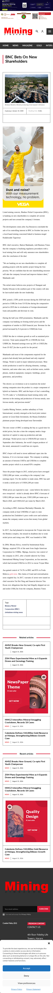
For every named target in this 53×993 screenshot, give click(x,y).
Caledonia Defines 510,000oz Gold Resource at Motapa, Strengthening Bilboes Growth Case (26, 736)
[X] (20, 118)
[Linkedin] (7, 118)
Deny (26, 975)
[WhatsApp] (26, 118)
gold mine (13, 574)
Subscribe (43, 909)
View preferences (26, 983)
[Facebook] (14, 118)
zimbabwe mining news (14, 612)
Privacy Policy (16, 989)
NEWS (5, 67)
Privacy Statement (33, 989)
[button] (49, 943)
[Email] (32, 118)
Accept (26, 968)
